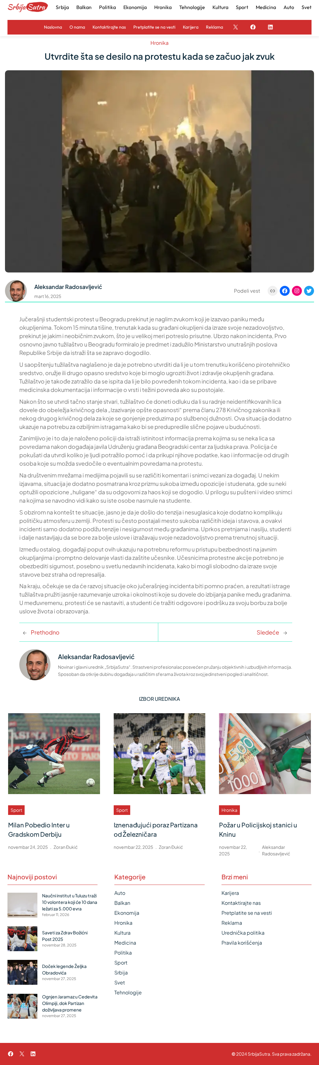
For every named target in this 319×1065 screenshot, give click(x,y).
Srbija (121, 972)
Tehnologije (128, 992)
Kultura (122, 932)
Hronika (159, 43)
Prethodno (45, 632)
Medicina (125, 942)
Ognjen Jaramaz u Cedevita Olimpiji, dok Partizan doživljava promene (70, 1003)
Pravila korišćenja (241, 942)
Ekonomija (126, 912)
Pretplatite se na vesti (246, 912)
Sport (16, 810)
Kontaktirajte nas (241, 903)
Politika (123, 952)
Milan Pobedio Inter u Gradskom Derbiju (39, 829)
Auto (119, 893)
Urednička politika (242, 932)
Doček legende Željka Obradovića (64, 969)
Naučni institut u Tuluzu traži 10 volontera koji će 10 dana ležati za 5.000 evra (69, 902)
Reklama (231, 922)
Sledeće (268, 632)
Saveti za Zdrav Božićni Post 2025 (65, 936)
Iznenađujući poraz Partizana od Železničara (156, 829)
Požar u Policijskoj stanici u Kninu (258, 829)
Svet (119, 982)
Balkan (122, 903)
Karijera (230, 893)
